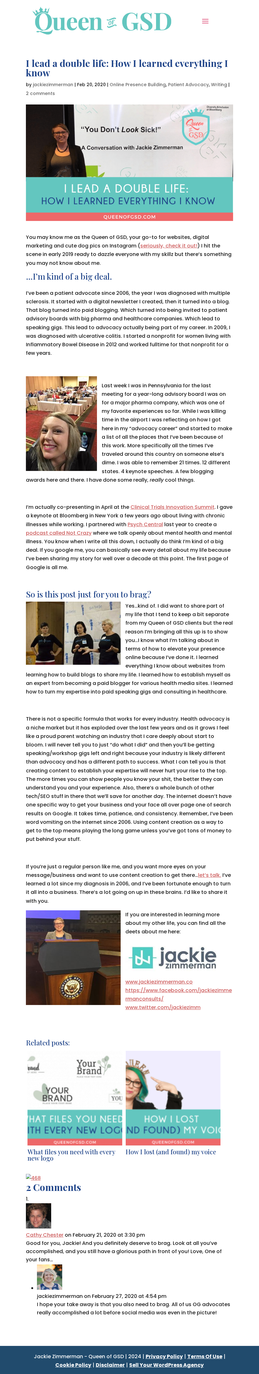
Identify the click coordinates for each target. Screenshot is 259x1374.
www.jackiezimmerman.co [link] (159, 981)
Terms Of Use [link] (204, 1356)
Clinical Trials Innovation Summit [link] (172, 507)
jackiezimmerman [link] (53, 84)
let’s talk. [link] (209, 875)
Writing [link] (219, 84)
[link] (102, 20)
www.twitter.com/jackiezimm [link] (163, 1007)
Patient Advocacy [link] (188, 84)
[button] (205, 20)
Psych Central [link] (145, 524)
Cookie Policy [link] (73, 1365)
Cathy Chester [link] (44, 1235)
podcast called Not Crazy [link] (59, 533)
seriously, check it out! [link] (168, 245)
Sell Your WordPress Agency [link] (166, 1365)
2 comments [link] (40, 93)
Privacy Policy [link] (164, 1356)
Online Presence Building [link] (138, 84)
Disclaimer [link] (110, 1365)
